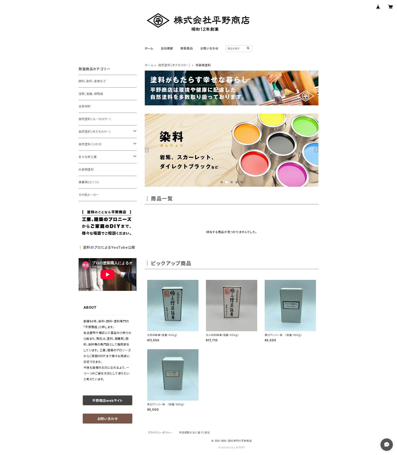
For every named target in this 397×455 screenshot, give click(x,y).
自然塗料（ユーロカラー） (95, 119)
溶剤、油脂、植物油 (91, 93)
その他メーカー (89, 194)
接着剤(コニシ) (89, 182)
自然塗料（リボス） (90, 144)
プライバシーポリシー (160, 432)
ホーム (149, 48)
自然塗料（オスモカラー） (174, 65)
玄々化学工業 (88, 157)
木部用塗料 (86, 169)
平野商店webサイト (107, 400)
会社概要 (167, 48)
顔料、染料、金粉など (92, 81)
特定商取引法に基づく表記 (194, 432)
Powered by (227, 447)
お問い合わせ (209, 48)
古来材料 (85, 106)
